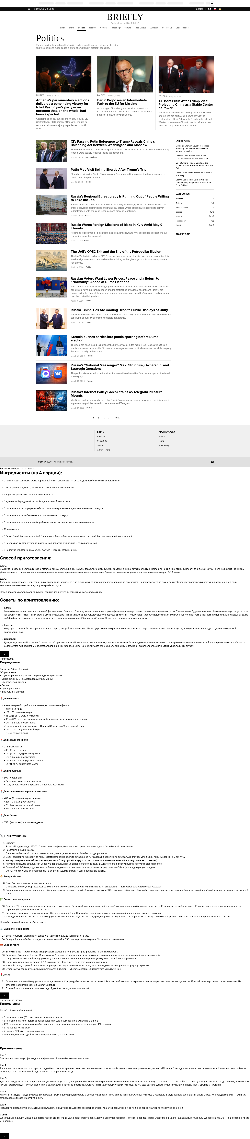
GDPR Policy (164, 445)
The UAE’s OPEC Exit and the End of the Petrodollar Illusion (116, 251)
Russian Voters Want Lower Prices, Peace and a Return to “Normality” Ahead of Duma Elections (115, 280)
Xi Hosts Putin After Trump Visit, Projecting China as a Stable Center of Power (186, 104)
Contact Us (102, 441)
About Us (101, 436)
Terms (161, 441)
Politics (40, 95)
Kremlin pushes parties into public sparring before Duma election (114, 338)
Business (179, 199)
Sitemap (100, 445)
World (178, 225)
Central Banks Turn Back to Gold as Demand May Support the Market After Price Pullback (193, 182)
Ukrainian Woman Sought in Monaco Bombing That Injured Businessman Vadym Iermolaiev (192, 148)
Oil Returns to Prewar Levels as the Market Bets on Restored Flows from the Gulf (194, 165)
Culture (179, 203)
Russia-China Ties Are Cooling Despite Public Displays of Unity (119, 310)
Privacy (162, 436)
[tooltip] (209, 9)
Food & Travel (182, 207)
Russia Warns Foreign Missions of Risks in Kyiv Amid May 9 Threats (116, 226)
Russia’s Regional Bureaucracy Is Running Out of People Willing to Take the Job (120, 198)
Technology (181, 221)
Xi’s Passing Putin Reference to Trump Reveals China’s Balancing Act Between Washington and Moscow (113, 143)
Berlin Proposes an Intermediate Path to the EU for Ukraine (122, 101)
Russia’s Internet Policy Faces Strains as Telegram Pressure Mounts (116, 393)
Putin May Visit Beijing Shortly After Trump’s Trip (108, 169)
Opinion (88, 157)
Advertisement (103, 450)
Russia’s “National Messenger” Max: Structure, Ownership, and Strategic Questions (120, 366)
